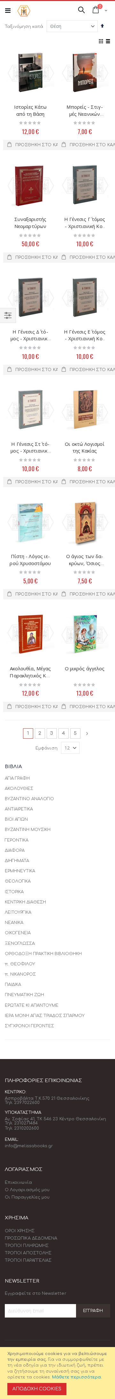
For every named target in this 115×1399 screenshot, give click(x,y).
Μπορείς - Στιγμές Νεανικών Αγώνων (84, 114)
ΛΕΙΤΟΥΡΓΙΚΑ (18, 912)
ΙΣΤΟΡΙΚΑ (14, 892)
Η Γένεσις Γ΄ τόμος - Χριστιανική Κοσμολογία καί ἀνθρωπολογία (84, 229)
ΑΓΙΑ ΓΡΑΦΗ (17, 778)
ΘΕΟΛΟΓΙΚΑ (18, 881)
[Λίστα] (107, 42)
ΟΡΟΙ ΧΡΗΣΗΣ (19, 1231)
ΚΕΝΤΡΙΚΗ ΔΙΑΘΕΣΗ (25, 902)
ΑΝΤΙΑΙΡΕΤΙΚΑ (19, 809)
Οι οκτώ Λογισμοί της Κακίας (84, 447)
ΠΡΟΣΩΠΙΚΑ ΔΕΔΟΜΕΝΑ (31, 1238)
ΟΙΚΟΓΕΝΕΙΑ (18, 933)
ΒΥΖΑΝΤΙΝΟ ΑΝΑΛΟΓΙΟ (29, 799)
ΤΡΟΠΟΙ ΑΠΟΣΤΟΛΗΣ (28, 1253)
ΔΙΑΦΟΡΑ (15, 850)
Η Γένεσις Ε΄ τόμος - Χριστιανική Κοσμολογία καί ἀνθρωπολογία (84, 342)
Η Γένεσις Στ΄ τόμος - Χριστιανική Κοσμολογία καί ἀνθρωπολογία (30, 454)
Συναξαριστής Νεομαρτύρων (30, 222)
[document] (58, 1373)
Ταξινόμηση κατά (24, 26)
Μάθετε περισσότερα (76, 1377)
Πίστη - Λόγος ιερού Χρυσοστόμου (30, 559)
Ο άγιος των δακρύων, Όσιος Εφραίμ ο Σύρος (84, 563)
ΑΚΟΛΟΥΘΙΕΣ (19, 788)
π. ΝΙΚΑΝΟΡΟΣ (20, 974)
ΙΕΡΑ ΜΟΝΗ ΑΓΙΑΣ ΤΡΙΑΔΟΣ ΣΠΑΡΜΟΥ (45, 1015)
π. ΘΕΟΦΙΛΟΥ (20, 964)
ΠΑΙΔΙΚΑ (13, 984)
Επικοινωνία (18, 1182)
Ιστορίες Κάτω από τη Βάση (30, 110)
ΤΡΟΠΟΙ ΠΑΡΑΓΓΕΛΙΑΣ (28, 1260)
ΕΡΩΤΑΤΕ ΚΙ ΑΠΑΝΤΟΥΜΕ (31, 1005)
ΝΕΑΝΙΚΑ (14, 922)
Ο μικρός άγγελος (84, 668)
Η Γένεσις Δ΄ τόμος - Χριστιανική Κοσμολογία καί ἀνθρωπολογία (30, 342)
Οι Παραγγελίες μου (27, 1197)
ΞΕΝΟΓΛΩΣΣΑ (20, 943)
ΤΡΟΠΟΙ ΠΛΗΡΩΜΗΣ (27, 1245)
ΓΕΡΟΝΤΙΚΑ (16, 840)
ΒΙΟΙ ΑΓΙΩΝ (16, 819)
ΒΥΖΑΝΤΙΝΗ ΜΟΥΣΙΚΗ (27, 829)
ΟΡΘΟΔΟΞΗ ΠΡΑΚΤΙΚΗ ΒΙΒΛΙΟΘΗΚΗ (43, 954)
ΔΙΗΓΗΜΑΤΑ (17, 861)
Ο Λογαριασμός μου (27, 1190)
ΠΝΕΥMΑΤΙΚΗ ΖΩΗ (24, 995)
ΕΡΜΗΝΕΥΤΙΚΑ (20, 871)
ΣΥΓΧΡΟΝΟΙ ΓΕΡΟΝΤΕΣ (29, 1026)
